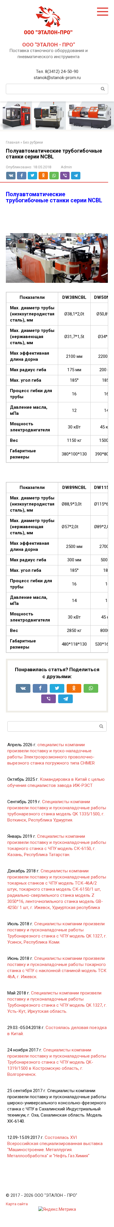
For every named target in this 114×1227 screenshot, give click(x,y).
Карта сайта (17, 1203)
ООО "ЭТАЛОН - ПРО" (48, 45)
